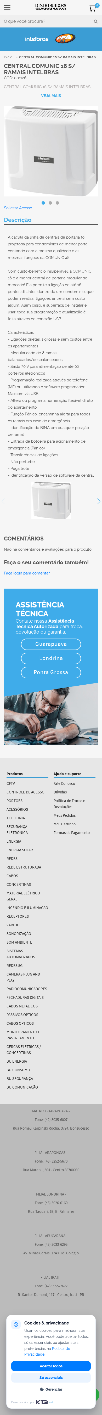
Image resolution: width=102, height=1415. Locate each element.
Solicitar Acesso (18, 208)
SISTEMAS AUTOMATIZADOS (21, 954)
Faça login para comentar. (27, 573)
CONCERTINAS (19, 885)
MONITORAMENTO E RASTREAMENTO (23, 1035)
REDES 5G (14, 966)
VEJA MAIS (51, 95)
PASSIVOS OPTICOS (22, 1015)
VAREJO (13, 925)
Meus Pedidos (65, 816)
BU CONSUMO (18, 1070)
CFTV (11, 784)
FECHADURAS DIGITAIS (25, 998)
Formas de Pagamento (72, 833)
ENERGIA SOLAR (20, 850)
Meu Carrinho (65, 824)
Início (8, 57)
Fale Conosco (64, 784)
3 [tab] (57, 203)
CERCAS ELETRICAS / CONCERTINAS (24, 1050)
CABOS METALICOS (22, 1007)
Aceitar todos (51, 1366)
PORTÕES (14, 801)
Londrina (51, 659)
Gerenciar (54, 1389)
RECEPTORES (18, 917)
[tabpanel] (51, 152)
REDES (12, 859)
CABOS (12, 876)
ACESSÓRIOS (17, 810)
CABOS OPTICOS (20, 1024)
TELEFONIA (16, 818)
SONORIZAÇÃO (19, 934)
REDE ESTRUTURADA (24, 868)
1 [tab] (43, 203)
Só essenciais (51, 1377)
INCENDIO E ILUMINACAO (27, 908)
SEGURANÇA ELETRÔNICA (17, 830)
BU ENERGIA (17, 1062)
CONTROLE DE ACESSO (25, 793)
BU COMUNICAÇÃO (22, 1088)
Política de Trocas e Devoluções (69, 804)
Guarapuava (51, 644)
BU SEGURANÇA (20, 1079)
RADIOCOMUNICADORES (27, 989)
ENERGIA (14, 842)
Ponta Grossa (51, 673)
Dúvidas (60, 793)
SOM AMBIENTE (19, 943)
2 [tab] (50, 203)
